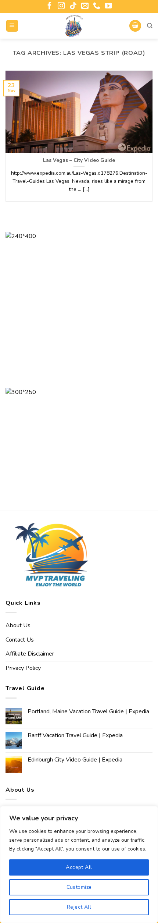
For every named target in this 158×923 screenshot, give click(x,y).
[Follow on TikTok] (73, 6)
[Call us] (96, 6)
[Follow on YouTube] (108, 6)
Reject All (79, 907)
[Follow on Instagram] (61, 6)
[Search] (149, 26)
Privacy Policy (23, 668)
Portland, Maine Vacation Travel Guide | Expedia (88, 711)
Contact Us (20, 640)
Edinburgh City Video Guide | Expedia (75, 759)
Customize (79, 887)
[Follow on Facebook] (49, 6)
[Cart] (135, 26)
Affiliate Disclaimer (30, 654)
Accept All (79, 867)
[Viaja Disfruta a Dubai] (74, 26)
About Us (18, 625)
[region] (79, 864)
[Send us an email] (85, 6)
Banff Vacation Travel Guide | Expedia (75, 735)
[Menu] (12, 26)
